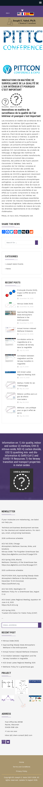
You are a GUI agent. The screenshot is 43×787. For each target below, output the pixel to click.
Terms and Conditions (21, 767)
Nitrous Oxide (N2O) (25, 304)
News (8, 269)
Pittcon (4, 216)
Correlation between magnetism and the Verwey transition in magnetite (25, 360)
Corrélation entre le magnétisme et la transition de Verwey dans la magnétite (25, 343)
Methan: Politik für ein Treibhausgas (26, 384)
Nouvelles (5, 107)
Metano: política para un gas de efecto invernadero (27, 396)
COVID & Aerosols (21, 472)
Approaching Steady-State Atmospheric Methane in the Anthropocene (25, 316)
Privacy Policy (21, 771)
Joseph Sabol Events (14, 264)
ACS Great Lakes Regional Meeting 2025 (26, 373)
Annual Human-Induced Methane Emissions (26, 329)
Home (21, 762)
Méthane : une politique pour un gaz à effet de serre (26, 410)
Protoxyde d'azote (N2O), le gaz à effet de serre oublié (27, 293)
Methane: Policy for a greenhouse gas (18, 667)
